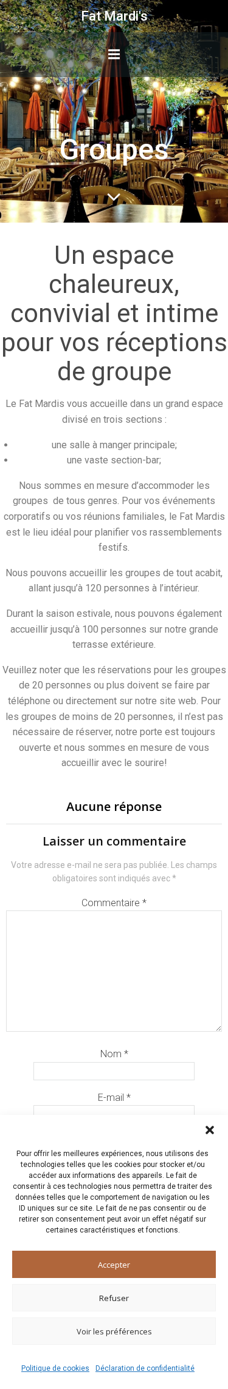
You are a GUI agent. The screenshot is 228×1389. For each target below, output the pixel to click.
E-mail (114, 1097)
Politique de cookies (55, 1368)
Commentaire (114, 903)
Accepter (114, 1264)
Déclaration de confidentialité (145, 1368)
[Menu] (114, 54)
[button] (210, 1130)
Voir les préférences (114, 1331)
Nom (114, 1054)
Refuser (114, 1298)
